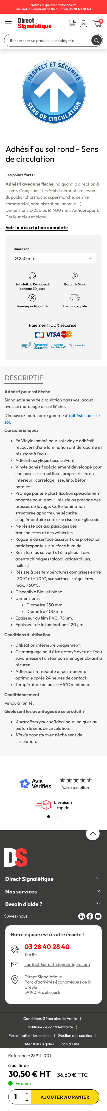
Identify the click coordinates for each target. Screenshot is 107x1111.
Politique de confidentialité (50, 1027)
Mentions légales (39, 1043)
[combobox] (53, 258)
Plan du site (70, 1043)
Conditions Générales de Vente (50, 1018)
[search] (96, 40)
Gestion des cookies (75, 1035)
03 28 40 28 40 (47, 946)
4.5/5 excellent (76, 787)
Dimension (21, 249)
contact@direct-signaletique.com (57, 964)
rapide (63, 805)
